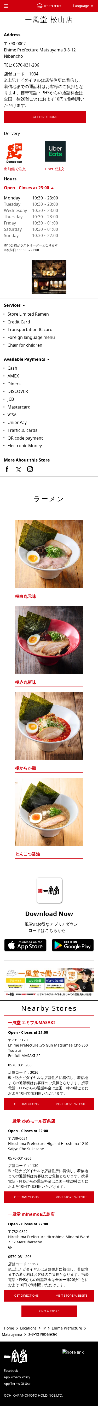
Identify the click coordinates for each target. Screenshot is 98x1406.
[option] (49, 679)
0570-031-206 (26, 65)
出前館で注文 (15, 169)
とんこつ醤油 (27, 854)
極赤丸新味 (25, 682)
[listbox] (49, 679)
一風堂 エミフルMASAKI (31, 1023)
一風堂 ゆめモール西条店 (31, 1121)
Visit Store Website (71, 1104)
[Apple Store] (25, 945)
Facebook (11, 1370)
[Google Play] (73, 945)
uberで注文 (55, 169)
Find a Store (49, 1311)
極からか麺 (25, 768)
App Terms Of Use (17, 1383)
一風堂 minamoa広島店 (31, 1214)
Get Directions (45, 117)
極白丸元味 (25, 596)
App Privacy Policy (17, 1377)
